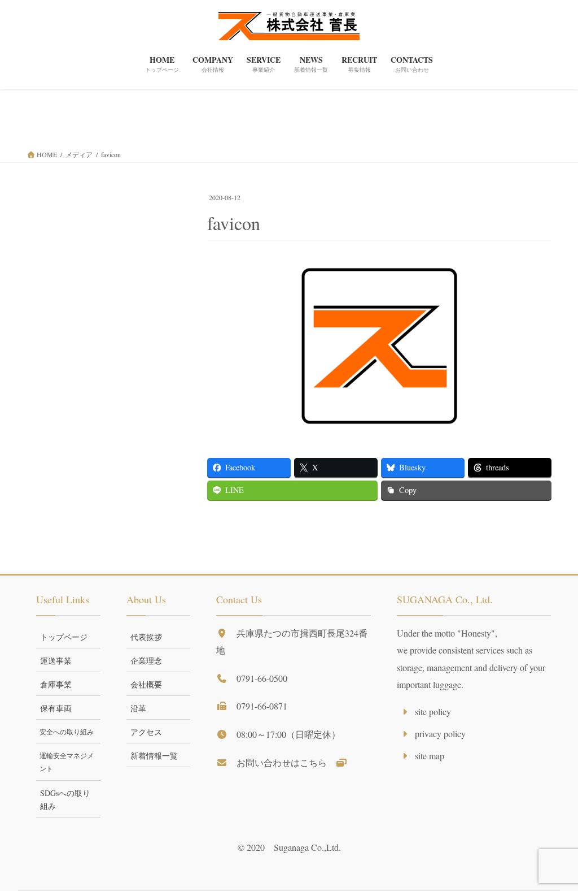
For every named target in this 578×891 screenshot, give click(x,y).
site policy (433, 711)
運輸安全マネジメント (67, 762)
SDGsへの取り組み (65, 799)
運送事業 (56, 660)
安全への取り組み (67, 732)
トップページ (63, 637)
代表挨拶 (146, 637)
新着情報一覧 (154, 755)
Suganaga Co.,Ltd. (307, 847)
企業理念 (146, 660)
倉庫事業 (56, 684)
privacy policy (440, 733)
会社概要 (146, 684)
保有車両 (56, 708)
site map (429, 756)
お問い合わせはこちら (286, 762)
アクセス (146, 731)
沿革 (138, 708)
